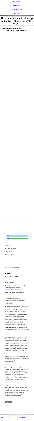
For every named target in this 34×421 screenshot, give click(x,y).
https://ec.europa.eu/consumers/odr (13, 289)
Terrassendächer (17, 6)
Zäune (17, 13)
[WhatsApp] (8, 238)
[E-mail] (8, 236)
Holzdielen (17, 10)
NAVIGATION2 (23, 417)
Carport (17, 2)
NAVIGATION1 (7, 417)
